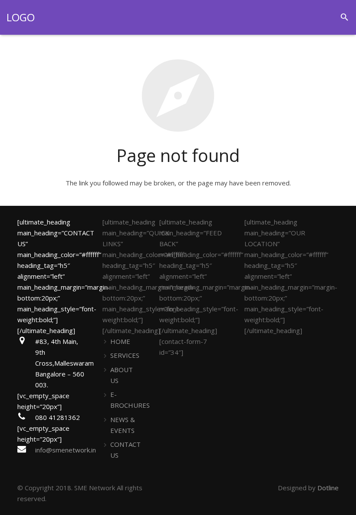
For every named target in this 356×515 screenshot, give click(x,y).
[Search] (344, 17)
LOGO (21, 17)
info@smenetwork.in (65, 450)
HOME (120, 341)
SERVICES (124, 355)
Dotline (328, 487)
